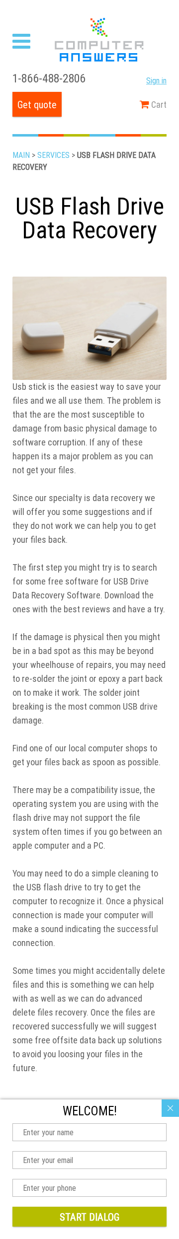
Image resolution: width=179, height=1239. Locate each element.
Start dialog (89, 1217)
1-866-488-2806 (49, 78)
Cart (158, 104)
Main (21, 155)
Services (53, 155)
